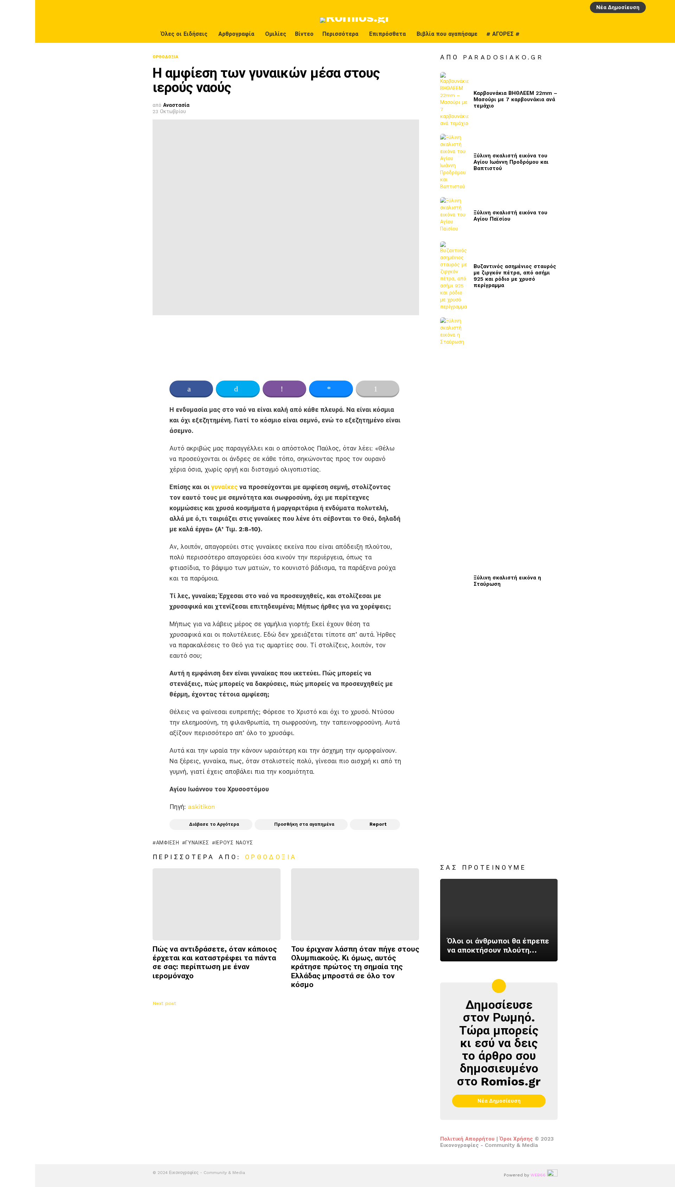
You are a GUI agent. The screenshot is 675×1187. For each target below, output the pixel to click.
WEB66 (538, 1175)
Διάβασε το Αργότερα (214, 824)
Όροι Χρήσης (516, 1139)
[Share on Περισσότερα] (377, 389)
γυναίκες (224, 487)
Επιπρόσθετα (387, 34)
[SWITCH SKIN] (649, 34)
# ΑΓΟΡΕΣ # (503, 34)
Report (378, 824)
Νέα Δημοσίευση (617, 7)
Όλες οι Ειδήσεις (184, 34)
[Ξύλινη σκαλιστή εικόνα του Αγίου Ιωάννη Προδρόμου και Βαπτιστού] (454, 162)
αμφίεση (167, 842)
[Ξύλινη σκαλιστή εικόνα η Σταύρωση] (454, 580)
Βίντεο (304, 34)
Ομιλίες (275, 34)
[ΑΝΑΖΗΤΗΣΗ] (665, 7)
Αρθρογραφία (236, 34)
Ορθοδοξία (271, 857)
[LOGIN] (653, 7)
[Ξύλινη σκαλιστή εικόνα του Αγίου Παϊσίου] (454, 216)
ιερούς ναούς (234, 842)
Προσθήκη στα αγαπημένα (304, 824)
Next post (164, 1003)
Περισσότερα (340, 34)
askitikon (201, 806)
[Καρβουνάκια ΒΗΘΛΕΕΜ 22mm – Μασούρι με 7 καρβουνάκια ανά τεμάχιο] (454, 99)
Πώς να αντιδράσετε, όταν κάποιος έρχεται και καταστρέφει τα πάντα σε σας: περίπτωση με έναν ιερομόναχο (215, 962)
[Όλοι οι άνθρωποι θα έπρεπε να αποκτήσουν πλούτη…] (499, 920)
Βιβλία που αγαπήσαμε (447, 34)
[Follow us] (664, 34)
